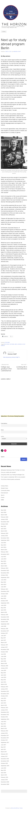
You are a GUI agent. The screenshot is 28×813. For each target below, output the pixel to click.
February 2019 (4, 614)
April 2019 (3, 610)
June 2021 (3, 586)
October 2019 (4, 600)
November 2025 (5, 521)
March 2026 (4, 514)
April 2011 (3, 749)
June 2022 (3, 579)
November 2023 (5, 554)
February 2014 (4, 686)
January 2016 (4, 668)
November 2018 (5, 619)
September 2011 (5, 742)
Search (2, 456)
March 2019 (4, 612)
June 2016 (3, 656)
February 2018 (4, 628)
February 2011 (4, 754)
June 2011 (3, 744)
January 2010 (4, 779)
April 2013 (3, 703)
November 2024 (5, 538)
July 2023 (3, 556)
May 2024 (3, 545)
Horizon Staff (17, 51)
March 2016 (4, 663)
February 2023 (4, 568)
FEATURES (7, 342)
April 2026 (3, 512)
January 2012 (4, 733)
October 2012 (4, 716)
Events (2, 497)
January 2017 (4, 647)
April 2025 (3, 528)
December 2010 (5, 758)
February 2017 (4, 644)
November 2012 (5, 714)
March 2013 (4, 705)
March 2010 (4, 775)
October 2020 (4, 593)
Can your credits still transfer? (8, 472)
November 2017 (5, 631)
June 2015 (3, 670)
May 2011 (3, 747)
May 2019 (3, 607)
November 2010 (5, 761)
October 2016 (4, 651)
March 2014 (4, 684)
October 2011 (4, 740)
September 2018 (5, 624)
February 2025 (4, 533)
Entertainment (4, 492)
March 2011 (4, 751)
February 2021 (4, 589)
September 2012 (5, 719)
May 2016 (3, 658)
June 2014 (3, 677)
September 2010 (5, 765)
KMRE (2, 499)
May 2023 (3, 561)
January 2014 (4, 689)
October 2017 (4, 633)
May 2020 (3, 598)
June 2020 (3, 596)
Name (2, 429)
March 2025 (4, 531)
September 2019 (5, 603)
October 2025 (4, 524)
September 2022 (5, 577)
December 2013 (5, 691)
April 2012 (3, 726)
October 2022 (4, 575)
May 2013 (3, 700)
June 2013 (3, 698)
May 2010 (3, 770)
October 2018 (4, 621)
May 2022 (3, 582)
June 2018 (3, 626)
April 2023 (3, 563)
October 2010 (4, 763)
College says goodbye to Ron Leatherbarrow (6, 368)
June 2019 (3, 605)
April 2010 (3, 772)
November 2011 (5, 737)
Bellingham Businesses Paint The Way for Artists (13, 470)
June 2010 (3, 768)
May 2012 (3, 723)
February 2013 (4, 707)
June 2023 (3, 559)
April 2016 (3, 661)
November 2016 (5, 649)
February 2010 (4, 777)
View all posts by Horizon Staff (11, 357)
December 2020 (5, 591)
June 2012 (3, 721)
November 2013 (5, 693)
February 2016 (4, 665)
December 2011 (5, 735)
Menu (4, 31)
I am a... (2, 436)
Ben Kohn (6, 344)
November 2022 (5, 572)
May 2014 (3, 679)
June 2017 (3, 635)
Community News (5, 490)
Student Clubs (4, 488)
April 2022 (3, 584)
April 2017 (3, 640)
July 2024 (3, 542)
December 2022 (5, 570)
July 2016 (3, 654)
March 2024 (4, 549)
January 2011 (4, 756)
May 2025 (3, 526)
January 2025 (4, 535)
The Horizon (14, 24)
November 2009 (5, 784)
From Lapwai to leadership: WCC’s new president (13, 477)
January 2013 (4, 710)
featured (12, 344)
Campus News (4, 485)
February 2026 (4, 517)
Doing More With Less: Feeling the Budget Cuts (12, 474)
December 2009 (5, 782)
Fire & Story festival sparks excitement (10, 479)
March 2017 (4, 642)
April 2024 (3, 547)
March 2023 (4, 566)
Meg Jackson (18, 344)
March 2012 (4, 728)
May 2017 (3, 638)
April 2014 (3, 682)
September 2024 (5, 540)
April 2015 (3, 675)
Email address (4, 423)
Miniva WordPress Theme (17, 808)
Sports (2, 495)
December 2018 (5, 617)
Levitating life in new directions (21, 367)
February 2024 (4, 552)
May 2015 (3, 672)
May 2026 (3, 510)
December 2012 (5, 712)
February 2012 (4, 730)
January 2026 (4, 519)
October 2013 (4, 696)
